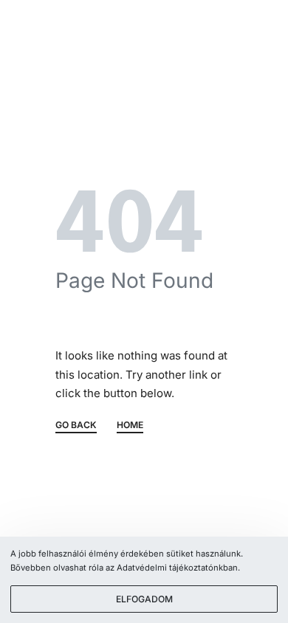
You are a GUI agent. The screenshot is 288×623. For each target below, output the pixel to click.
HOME (130, 425)
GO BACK (76, 425)
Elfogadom (144, 599)
